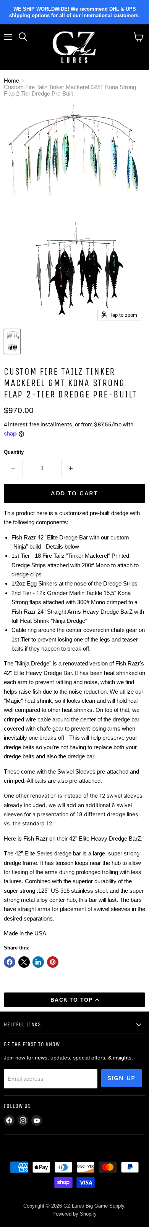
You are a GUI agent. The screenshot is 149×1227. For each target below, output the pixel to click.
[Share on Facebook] (9, 962)
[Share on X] (24, 962)
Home (11, 80)
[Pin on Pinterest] (52, 962)
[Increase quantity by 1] (71, 468)
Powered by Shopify (74, 1214)
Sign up (121, 1078)
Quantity (14, 452)
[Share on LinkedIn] (38, 962)
